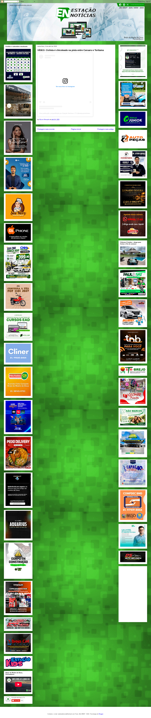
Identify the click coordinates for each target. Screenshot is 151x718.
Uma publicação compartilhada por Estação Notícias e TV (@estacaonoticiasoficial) (66, 113)
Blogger (101, 714)
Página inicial (76, 129)
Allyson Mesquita (44, 119)
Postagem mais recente (46, 129)
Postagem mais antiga (105, 129)
